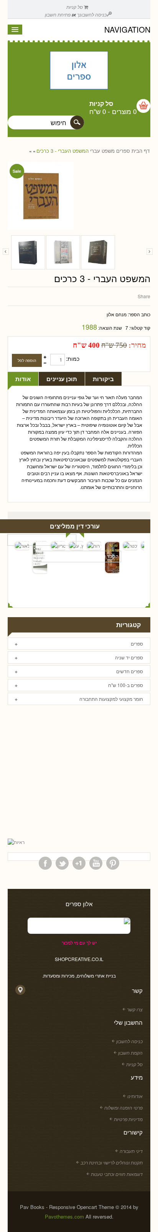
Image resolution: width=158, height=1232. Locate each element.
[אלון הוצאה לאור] (79, 71)
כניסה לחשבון (129, 1041)
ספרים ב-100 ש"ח (125, 685)
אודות (23, 379)
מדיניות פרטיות (128, 1119)
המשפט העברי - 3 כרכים (62, 150)
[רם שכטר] (129, 546)
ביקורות (103, 379)
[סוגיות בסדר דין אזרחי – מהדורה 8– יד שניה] (98, 252)
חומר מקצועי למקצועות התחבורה (111, 698)
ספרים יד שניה (129, 657)
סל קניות (75, 6)
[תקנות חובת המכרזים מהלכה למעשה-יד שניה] (28, 252)
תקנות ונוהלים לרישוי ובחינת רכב (112, 1162)
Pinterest (112, 863)
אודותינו (135, 1096)
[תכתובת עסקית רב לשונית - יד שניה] (63, 252)
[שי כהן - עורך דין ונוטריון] (57, 546)
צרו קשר (135, 1009)
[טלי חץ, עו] (75, 546)
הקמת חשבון (130, 1052)
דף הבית (141, 150)
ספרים (123, 150)
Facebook (45, 863)
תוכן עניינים (61, 379)
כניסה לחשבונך (92, 14)
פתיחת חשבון (58, 14)
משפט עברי (102, 150)
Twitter (62, 863)
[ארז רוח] (93, 546)
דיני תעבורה (131, 1151)
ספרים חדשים (129, 671)
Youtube (95, 863)
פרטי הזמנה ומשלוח (123, 1107)
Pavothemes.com (64, 1216)
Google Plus (79, 863)
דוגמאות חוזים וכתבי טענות (117, 1174)
